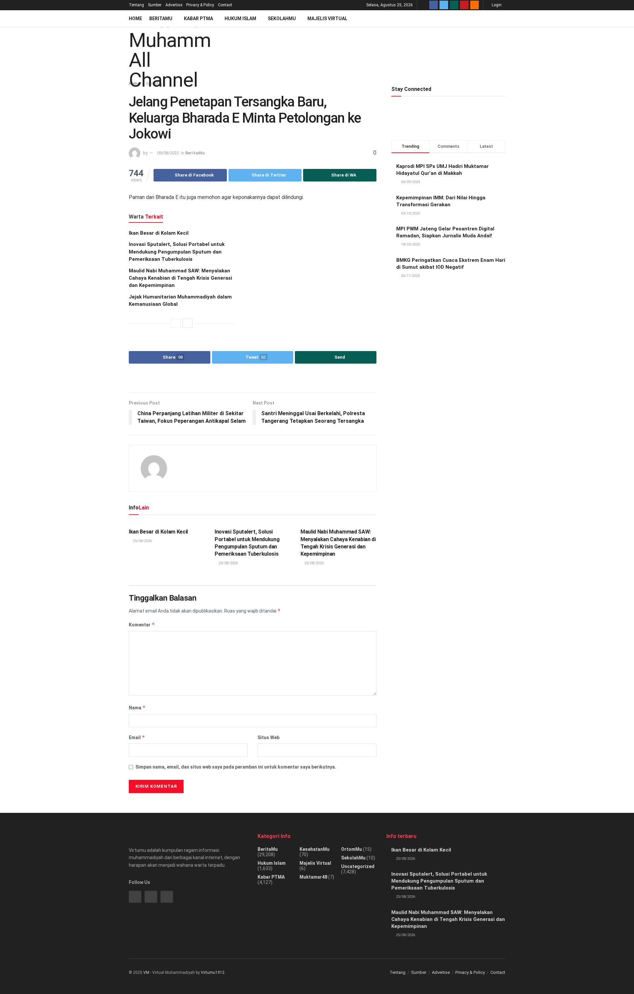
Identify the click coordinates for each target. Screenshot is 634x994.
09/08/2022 (168, 152)
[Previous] (176, 323)
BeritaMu (160, 18)
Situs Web (268, 737)
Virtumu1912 (213, 972)
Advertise (173, 5)
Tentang (136, 5)
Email (137, 737)
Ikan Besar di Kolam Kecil (159, 233)
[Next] (188, 323)
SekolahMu (282, 18)
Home (135, 18)
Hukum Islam (240, 18)
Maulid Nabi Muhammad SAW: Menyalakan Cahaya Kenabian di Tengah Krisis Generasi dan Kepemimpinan (180, 278)
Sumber (154, 5)
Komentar (142, 624)
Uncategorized (357, 866)
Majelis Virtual (327, 18)
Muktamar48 (313, 877)
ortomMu (351, 849)
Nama (137, 707)
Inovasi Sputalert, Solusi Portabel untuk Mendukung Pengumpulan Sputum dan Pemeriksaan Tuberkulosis (177, 251)
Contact (225, 5)
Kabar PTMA (198, 18)
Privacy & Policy (200, 5)
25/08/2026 (142, 541)
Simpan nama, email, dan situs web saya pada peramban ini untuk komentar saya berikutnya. (235, 767)
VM (146, 972)
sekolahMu (353, 857)
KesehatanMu (314, 849)
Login (496, 5)
